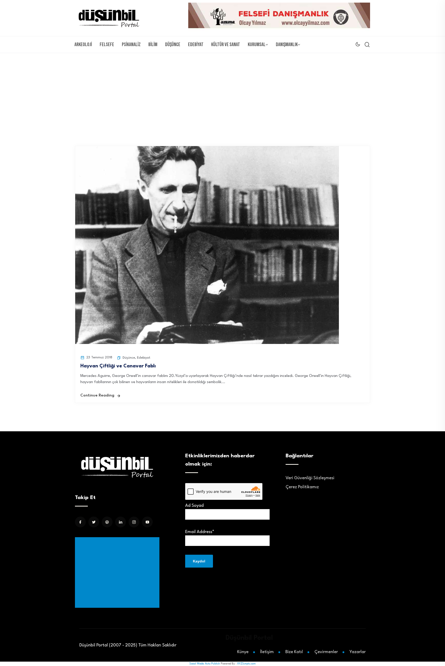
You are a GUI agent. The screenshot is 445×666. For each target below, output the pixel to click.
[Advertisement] (222, 92)
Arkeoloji (83, 44)
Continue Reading (97, 396)
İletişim (267, 652)
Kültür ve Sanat (225, 44)
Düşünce (172, 44)
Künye (243, 652)
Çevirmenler (326, 652)
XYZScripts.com (246, 663)
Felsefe (107, 44)
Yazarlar (357, 652)
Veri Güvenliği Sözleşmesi (310, 478)
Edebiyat (195, 44)
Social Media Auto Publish (204, 663)
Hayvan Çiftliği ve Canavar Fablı (118, 366)
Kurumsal (257, 44)
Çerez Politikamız (302, 487)
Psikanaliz (131, 44)
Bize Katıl (294, 652)
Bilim (152, 44)
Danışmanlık (287, 44)
